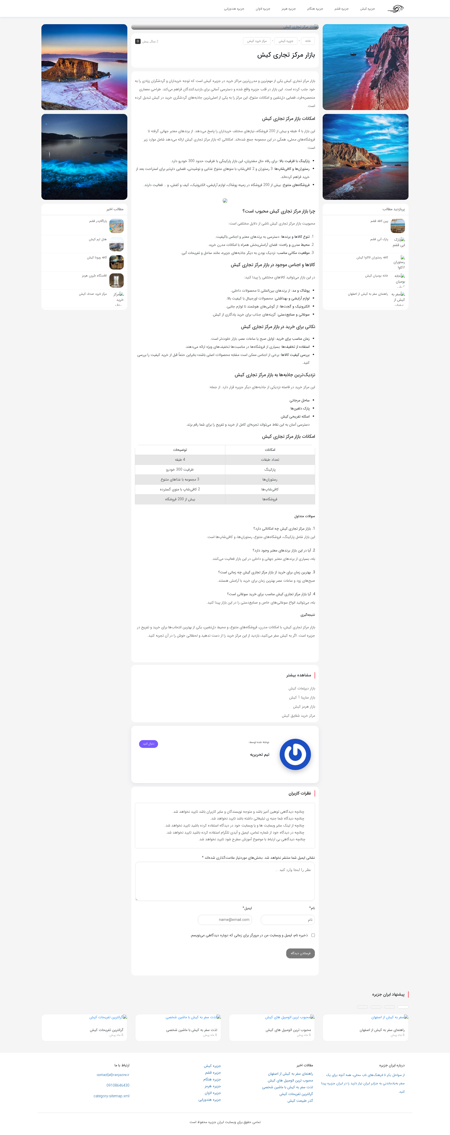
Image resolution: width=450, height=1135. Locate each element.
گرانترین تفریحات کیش (296, 1094)
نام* (312, 908)
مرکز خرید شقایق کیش (298, 716)
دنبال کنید (148, 743)
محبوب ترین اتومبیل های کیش (290, 1080)
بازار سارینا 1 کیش (302, 697)
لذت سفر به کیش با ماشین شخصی (287, 1087)
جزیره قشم (213, 1072)
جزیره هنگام (212, 1079)
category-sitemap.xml (111, 1096)
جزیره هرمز (213, 1086)
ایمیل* (247, 908)
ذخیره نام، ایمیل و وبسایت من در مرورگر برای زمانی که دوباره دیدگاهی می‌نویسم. (249, 935)
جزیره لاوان (213, 1093)
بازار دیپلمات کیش (302, 688)
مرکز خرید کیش (257, 41)
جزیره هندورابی (209, 1099)
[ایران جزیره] (396, 8)
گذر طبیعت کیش (300, 1101)
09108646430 (118, 1085)
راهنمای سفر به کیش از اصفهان (290, 1073)
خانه (308, 41)
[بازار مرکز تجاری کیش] (301, 27)
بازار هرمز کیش (304, 706)
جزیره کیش (286, 41)
